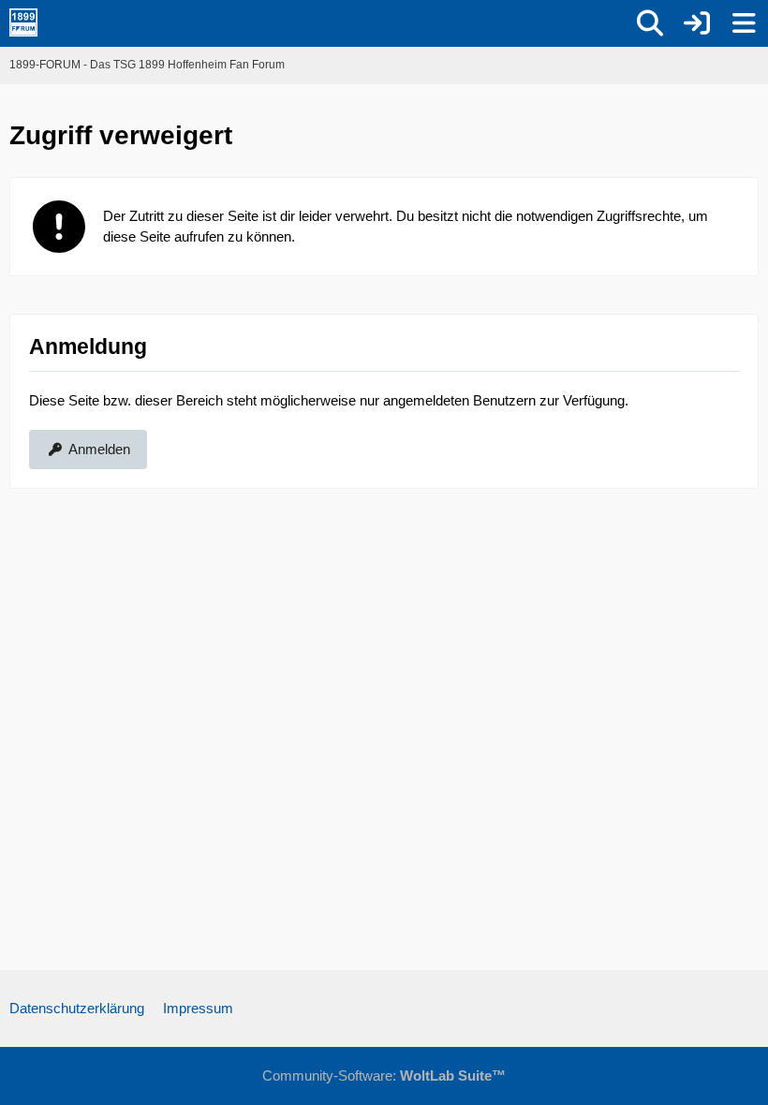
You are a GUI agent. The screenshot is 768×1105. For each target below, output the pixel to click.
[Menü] (743, 23)
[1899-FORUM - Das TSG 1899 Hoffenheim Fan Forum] (23, 22)
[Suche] (650, 23)
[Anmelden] (697, 23)
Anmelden (99, 449)
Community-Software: (384, 1075)
